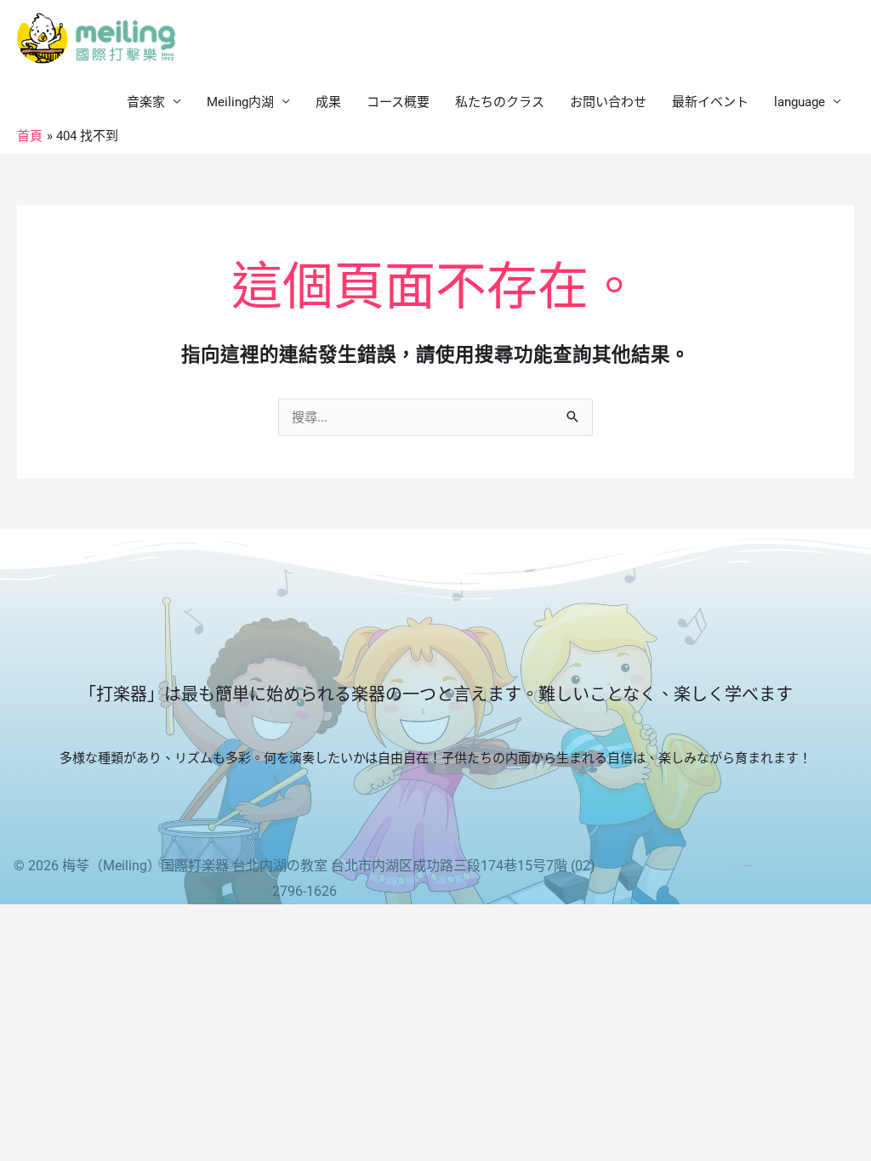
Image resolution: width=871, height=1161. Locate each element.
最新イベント (710, 102)
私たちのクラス (499, 102)
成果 (328, 102)
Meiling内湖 (240, 102)
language (799, 102)
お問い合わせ (608, 102)
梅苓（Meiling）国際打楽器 (145, 866)
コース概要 (398, 102)
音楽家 (146, 102)
